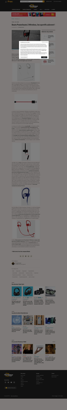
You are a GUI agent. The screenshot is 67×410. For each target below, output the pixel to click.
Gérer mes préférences (24, 57)
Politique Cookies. (44, 50)
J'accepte (44, 57)
